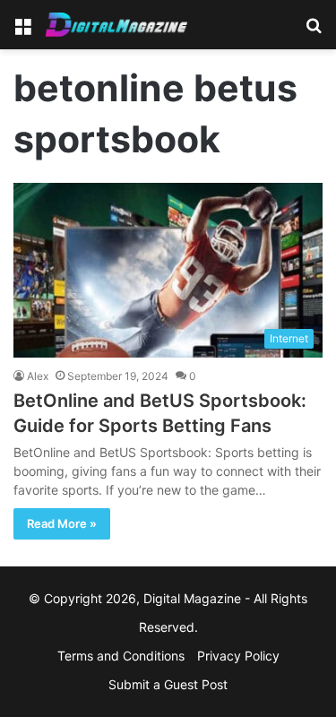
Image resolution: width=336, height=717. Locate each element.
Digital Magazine (192, 598)
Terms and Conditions (121, 655)
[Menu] (22, 31)
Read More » (62, 523)
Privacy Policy (238, 655)
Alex (37, 376)
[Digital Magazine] (116, 25)
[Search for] (314, 31)
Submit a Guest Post (168, 684)
